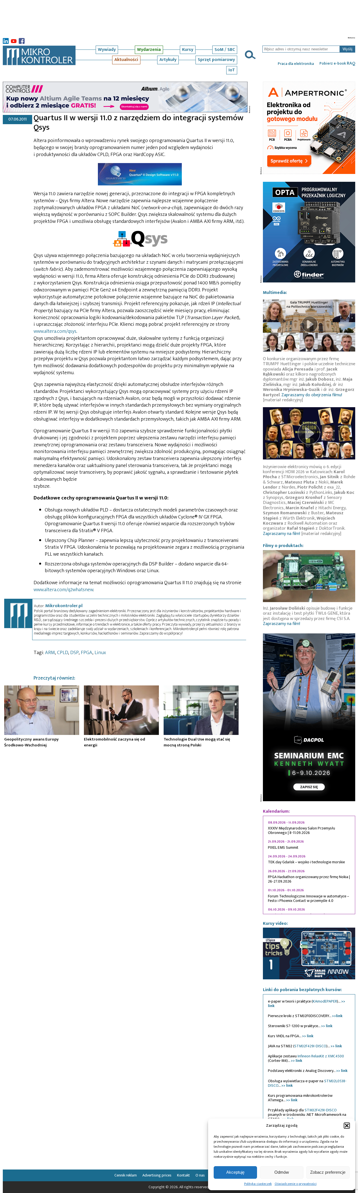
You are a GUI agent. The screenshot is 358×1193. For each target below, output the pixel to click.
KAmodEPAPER (325, 1001)
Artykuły (167, 59)
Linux (100, 653)
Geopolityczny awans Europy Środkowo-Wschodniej (31, 742)
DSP (74, 653)
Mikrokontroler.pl (64, 606)
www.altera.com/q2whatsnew (63, 590)
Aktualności (126, 59)
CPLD (62, 653)
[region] (309, 865)
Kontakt (183, 1175)
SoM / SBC (225, 49)
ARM (50, 653)
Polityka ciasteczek (258, 1184)
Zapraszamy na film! (281, 533)
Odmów (281, 1172)
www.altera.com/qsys (55, 331)
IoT (232, 70)
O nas (200, 1175)
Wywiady (107, 49)
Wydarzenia (149, 49)
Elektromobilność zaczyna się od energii (114, 742)
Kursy (187, 49)
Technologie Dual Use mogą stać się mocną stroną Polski (197, 742)
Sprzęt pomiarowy (216, 59)
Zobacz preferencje (327, 1172)
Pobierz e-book (337, 63)
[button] (347, 1125)
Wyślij (347, 49)
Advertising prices (156, 1175)
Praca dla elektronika (296, 64)
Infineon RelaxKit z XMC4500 (321, 1056)
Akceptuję (235, 1172)
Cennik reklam (125, 1175)
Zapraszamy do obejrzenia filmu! (311, 395)
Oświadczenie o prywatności (296, 1184)
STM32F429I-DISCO (310, 1046)
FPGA (86, 653)
